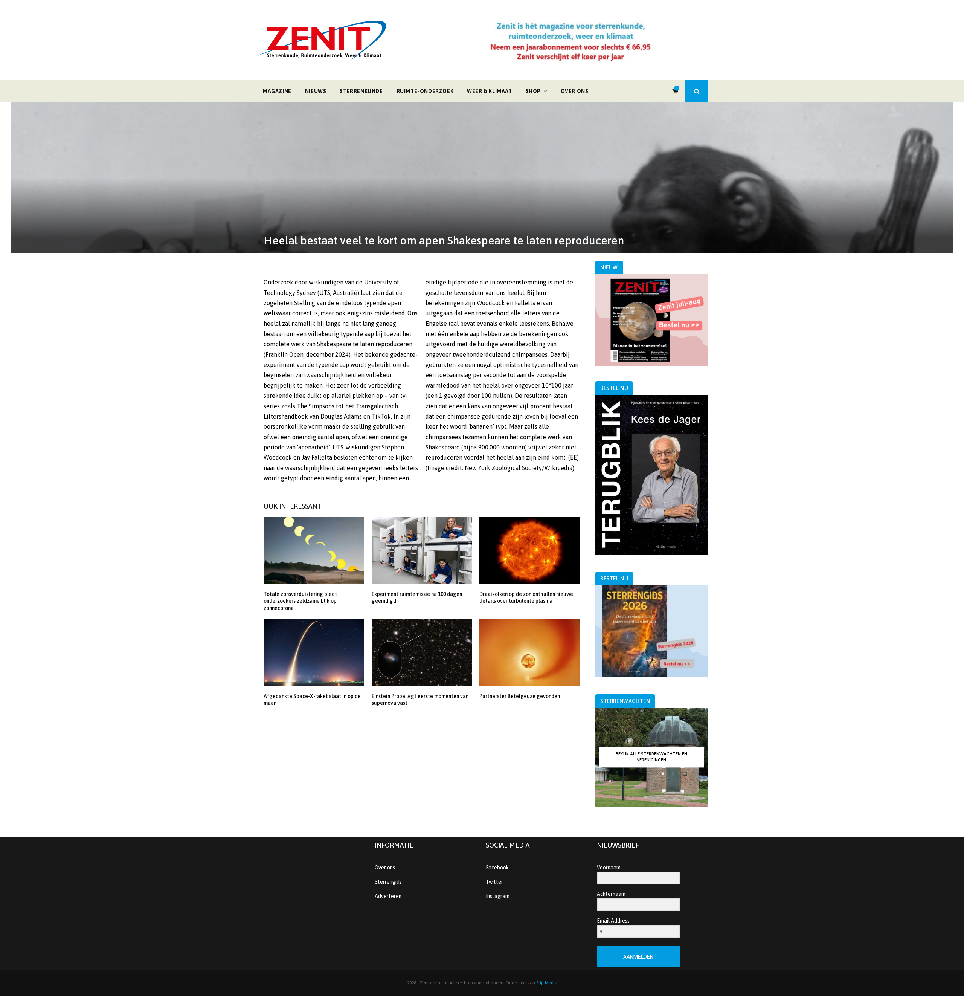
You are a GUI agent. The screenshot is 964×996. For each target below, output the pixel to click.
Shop (533, 91)
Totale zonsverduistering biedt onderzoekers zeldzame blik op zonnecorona (300, 601)
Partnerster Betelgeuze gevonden (519, 696)
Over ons (575, 91)
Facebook (497, 868)
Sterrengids (388, 882)
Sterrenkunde (361, 91)
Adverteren (388, 896)
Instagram (497, 896)
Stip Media (546, 982)
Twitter (494, 882)
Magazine (277, 91)
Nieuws (315, 91)
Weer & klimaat (489, 91)
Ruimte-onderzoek (425, 91)
